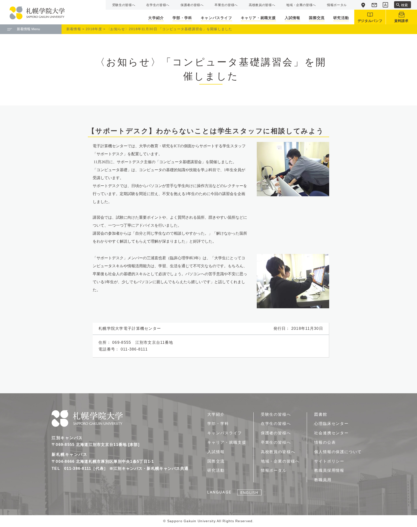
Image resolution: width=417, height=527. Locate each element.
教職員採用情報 (329, 470)
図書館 (320, 414)
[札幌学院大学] (37, 13)
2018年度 (94, 29)
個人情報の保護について (338, 452)
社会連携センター (331, 433)
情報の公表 (325, 442)
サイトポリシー (329, 461)
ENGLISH (249, 493)
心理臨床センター (331, 424)
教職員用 (323, 480)
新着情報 (73, 29)
